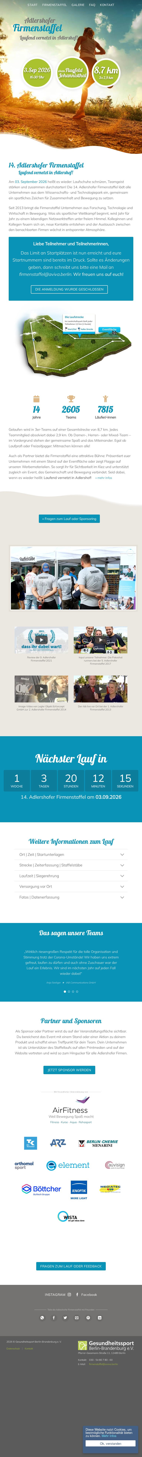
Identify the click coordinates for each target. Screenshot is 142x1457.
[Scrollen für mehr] (71, 140)
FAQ (92, 5)
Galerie (78, 5)
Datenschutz (13, 1348)
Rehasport (85, 1122)
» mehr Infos (103, 478)
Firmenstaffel (54, 5)
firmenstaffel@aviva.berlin (103, 1364)
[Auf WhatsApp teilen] (42, 1318)
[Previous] (13, 968)
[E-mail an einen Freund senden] (76, 1318)
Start (33, 5)
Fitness (54, 1122)
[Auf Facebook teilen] (53, 1318)
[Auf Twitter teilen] (65, 1318)
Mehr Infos (109, 1435)
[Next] (129, 968)
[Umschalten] (122, 854)
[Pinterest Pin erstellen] (88, 1318)
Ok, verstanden (110, 1443)
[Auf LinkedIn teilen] (99, 1318)
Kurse (64, 1122)
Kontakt (107, 5)
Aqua (73, 1122)
